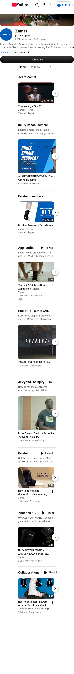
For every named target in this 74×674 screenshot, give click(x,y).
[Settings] (51, 5)
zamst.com (8, 52)
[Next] (55, 93)
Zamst (21, 110)
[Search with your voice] (43, 4)
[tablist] (37, 67)
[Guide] (5, 5)
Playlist (30, 110)
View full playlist (26, 113)
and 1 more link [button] (22, 52)
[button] (50, 67)
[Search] (37, 5)
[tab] (23, 67)
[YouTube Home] (19, 5)
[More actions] (52, 285)
